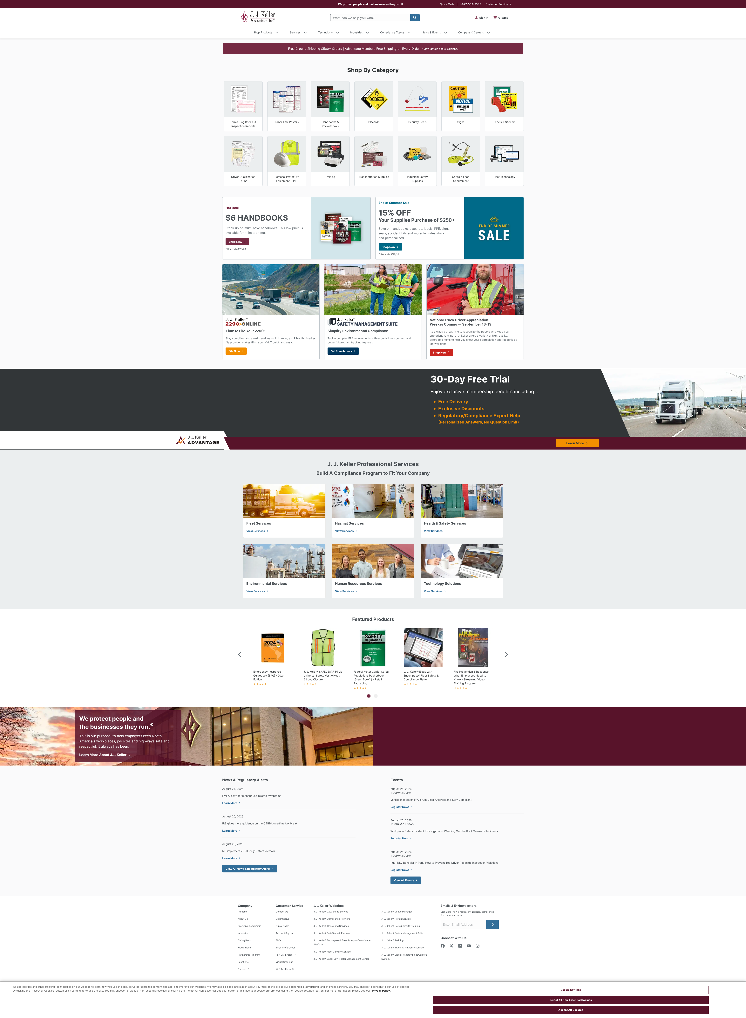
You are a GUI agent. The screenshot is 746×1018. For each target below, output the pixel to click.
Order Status (282, 918)
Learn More (575, 443)
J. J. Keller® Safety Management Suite (402, 933)
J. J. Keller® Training (392, 940)
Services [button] (295, 32)
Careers (242, 969)
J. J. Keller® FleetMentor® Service (332, 951)
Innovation (243, 933)
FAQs (278, 940)
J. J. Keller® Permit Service (396, 918)
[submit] (492, 924)
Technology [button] (325, 32)
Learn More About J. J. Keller (103, 755)
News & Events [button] (431, 32)
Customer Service (496, 4)
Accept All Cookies (570, 1009)
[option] (273, 659)
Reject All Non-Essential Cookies (571, 999)
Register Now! (399, 806)
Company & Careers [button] (471, 32)
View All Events (404, 880)
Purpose (242, 911)
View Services (256, 531)
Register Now (399, 838)
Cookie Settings (570, 989)
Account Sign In (284, 933)
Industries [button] (356, 32)
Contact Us (282, 911)
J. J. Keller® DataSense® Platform (332, 933)
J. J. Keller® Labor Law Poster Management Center (341, 958)
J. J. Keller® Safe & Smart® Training (400, 926)
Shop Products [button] (262, 32)
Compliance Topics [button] (392, 32)
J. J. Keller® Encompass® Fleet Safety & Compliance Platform (342, 942)
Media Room (244, 947)
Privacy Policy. (381, 990)
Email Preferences (285, 947)
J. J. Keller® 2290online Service (331, 911)
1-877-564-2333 (470, 4)
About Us (243, 918)
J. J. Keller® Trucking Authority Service (402, 947)
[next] (506, 655)
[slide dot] (369, 696)
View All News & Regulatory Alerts (248, 868)
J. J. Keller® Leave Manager (396, 911)
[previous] (239, 655)
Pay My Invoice (284, 954)
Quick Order (447, 4)
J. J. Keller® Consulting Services (331, 926)
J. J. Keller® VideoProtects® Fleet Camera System (404, 956)
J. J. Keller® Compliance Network (332, 918)
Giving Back (244, 940)
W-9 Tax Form (283, 969)
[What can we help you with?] (415, 17)
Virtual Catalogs (284, 961)
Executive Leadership (249, 926)
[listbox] (373, 659)
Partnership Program (249, 954)
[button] (373, 48)
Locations (243, 961)
